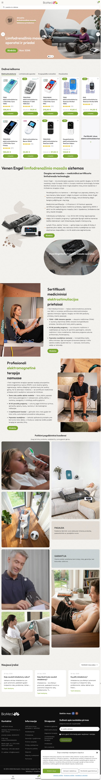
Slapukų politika (58, 775)
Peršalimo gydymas (50, 726)
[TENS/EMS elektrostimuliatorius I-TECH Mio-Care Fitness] (10, 128)
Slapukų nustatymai (32, 755)
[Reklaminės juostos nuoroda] (75, 530)
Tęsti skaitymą (9, 688)
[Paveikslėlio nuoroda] (10, 713)
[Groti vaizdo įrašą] (72, 262)
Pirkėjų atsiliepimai (31, 745)
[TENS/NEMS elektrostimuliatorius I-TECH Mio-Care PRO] (51, 86)
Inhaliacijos (48, 743)
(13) (72, 106)
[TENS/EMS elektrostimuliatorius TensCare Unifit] (51, 128)
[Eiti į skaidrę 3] (52, 56)
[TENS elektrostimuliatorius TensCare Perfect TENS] (70, 86)
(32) (52, 106)
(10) (52, 146)
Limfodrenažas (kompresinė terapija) (49, 738)
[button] (97, 753)
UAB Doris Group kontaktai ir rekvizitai (32, 727)
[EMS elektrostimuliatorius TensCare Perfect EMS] (90, 86)
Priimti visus (51, 771)
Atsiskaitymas (29, 731)
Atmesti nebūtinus (69, 771)
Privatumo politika (69, 775)
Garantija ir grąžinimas (33, 738)
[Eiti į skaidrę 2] (50, 56)
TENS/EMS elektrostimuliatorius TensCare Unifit (50, 141)
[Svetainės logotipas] (50, 2)
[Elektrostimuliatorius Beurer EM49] (31, 128)
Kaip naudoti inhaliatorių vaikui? (17, 677)
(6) (72, 146)
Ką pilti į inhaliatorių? (79, 677)
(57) (12, 148)
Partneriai (28, 759)
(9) (32, 106)
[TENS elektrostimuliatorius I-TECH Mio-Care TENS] (10, 86)
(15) (32, 144)
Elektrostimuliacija (50, 730)
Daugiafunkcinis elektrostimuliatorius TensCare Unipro (70, 141)
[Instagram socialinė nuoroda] (76, 713)
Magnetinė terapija (50, 733)
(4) (92, 104)
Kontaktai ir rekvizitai (81, 775)
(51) (12, 106)
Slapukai (28, 752)
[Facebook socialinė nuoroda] (73, 713)
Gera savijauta (49, 747)
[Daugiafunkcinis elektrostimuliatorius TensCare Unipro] (70, 128)
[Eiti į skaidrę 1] (48, 56)
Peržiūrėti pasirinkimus (88, 771)
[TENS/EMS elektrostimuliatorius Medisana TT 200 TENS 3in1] (31, 86)
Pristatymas (29, 735)
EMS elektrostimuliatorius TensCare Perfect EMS (90, 99)
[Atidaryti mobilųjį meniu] (2, 2)
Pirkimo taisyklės (31, 742)
